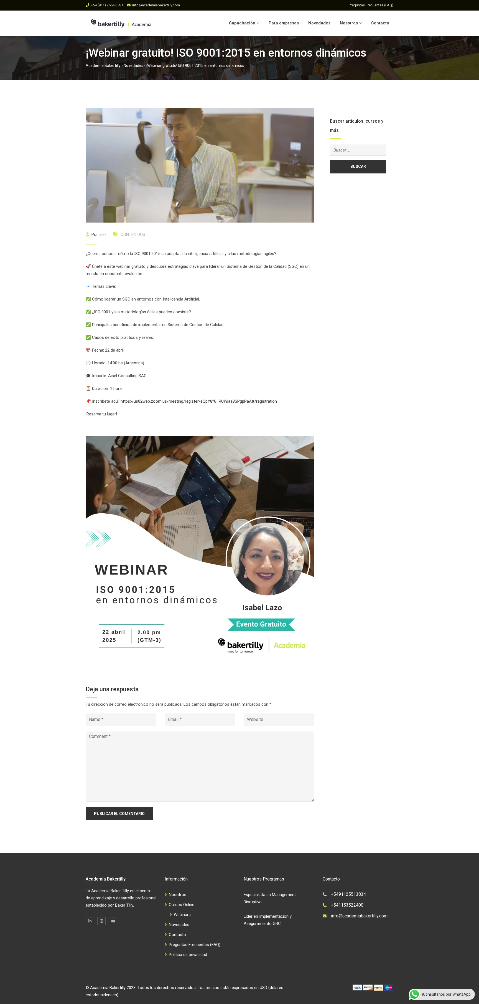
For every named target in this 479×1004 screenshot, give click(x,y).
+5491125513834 (348, 894)
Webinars (182, 914)
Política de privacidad (188, 954)
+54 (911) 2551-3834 (107, 5)
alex (102, 234)
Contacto (380, 23)
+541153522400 (347, 905)
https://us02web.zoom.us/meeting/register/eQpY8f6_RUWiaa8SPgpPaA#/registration (199, 401)
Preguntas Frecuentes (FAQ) (371, 5)
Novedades (319, 23)
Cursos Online (181, 904)
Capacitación (242, 23)
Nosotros (349, 23)
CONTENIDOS (133, 234)
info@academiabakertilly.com (156, 5)
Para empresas (284, 23)
